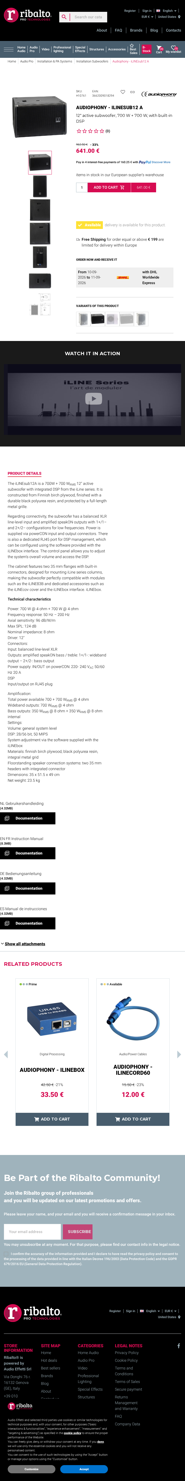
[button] (9, 49)
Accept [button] (84, 1469)
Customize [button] (32, 1469)
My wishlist (173, 50)
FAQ (118, 30)
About (102, 30)
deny (100, 1441)
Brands (136, 30)
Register (130, 11)
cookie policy (72, 1433)
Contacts (173, 30)
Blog (154, 30)
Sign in (147, 11)
